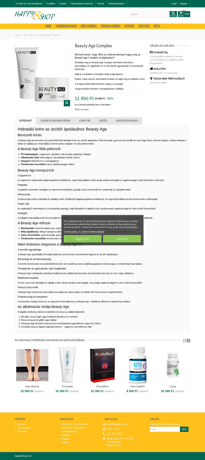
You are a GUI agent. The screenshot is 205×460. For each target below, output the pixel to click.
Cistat (172, 386)
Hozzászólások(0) (127, 120)
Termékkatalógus (66, 26)
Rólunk (100, 3)
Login (174, 3)
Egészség (144, 26)
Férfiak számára (110, 26)
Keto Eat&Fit (138, 386)
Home (48, 26)
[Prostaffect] (102, 365)
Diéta (157, 26)
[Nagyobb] (67, 103)
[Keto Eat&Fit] (138, 365)
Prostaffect (102, 386)
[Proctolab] (67, 365)
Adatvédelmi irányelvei (82, 3)
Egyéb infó (25, 120)
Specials (20, 424)
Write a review (82, 109)
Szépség (129, 26)
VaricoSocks (32, 386)
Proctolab (67, 386)
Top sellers (21, 431)
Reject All (83, 239)
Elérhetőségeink (116, 3)
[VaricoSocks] (32, 365)
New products (23, 427)
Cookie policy (71, 231)
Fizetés (63, 3)
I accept (122, 239)
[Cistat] (173, 365)
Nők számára (88, 26)
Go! (184, 429)
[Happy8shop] (35, 15)
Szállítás (51, 3)
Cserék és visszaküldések (29, 3)
